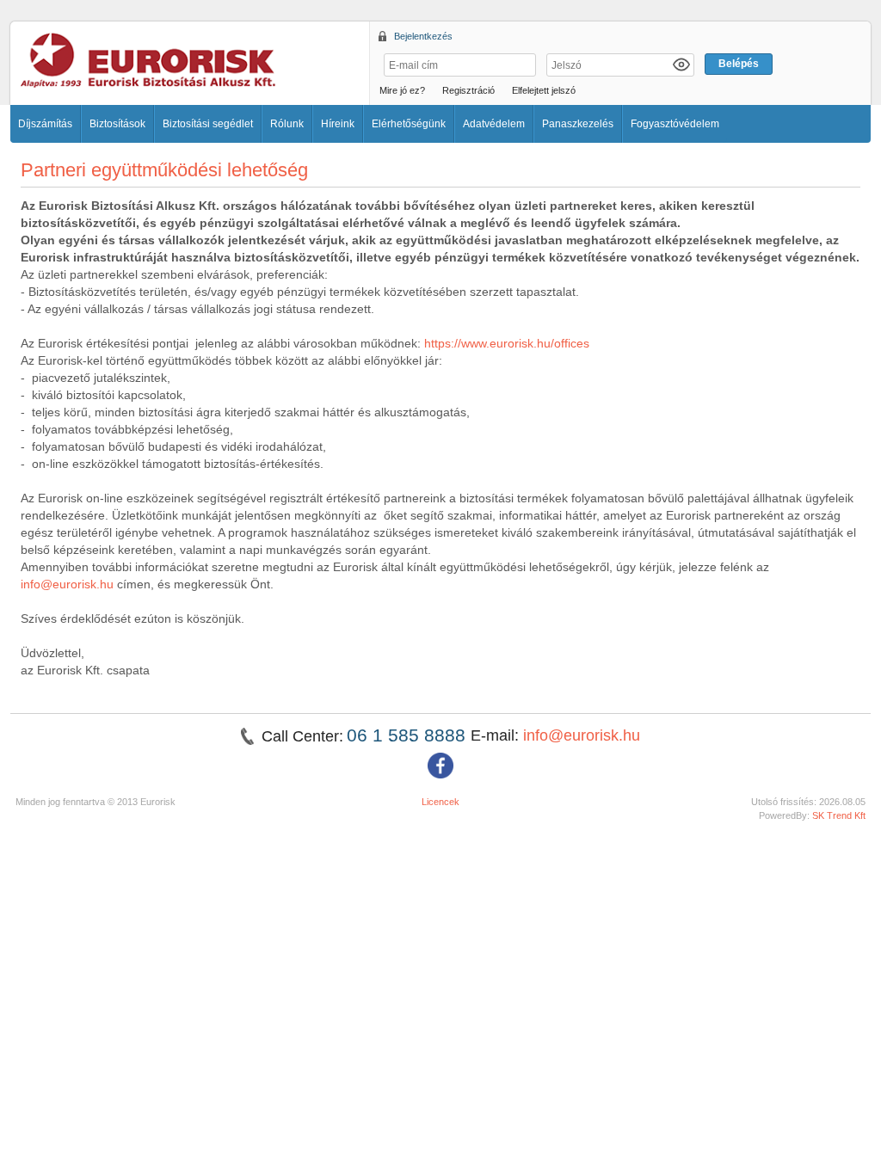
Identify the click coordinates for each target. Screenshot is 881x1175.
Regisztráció (468, 90)
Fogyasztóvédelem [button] (675, 124)
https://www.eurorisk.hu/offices (508, 343)
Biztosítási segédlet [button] (208, 124)
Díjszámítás (45, 124)
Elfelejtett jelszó (544, 90)
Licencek (440, 802)
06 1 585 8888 (409, 735)
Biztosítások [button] (117, 124)
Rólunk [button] (287, 124)
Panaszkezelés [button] (577, 124)
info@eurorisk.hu (67, 584)
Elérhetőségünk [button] (409, 124)
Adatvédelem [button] (494, 124)
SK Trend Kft (839, 815)
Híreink (337, 124)
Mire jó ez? (402, 90)
